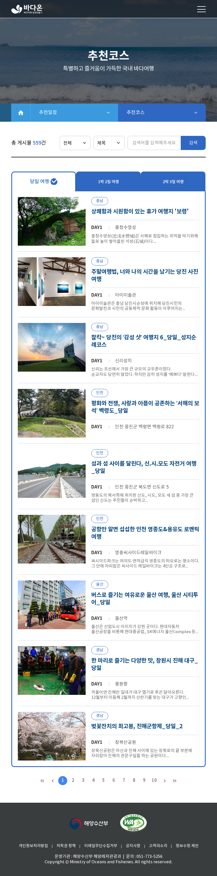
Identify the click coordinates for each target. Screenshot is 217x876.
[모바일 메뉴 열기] (201, 9)
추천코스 (150, 112)
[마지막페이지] (174, 780)
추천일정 (68, 112)
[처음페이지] (42, 780)
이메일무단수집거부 (100, 846)
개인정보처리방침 (33, 846)
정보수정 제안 (187, 846)
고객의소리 (158, 846)
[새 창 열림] (89, 823)
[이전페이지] (52, 780)
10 (154, 780)
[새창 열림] (133, 823)
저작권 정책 (66, 846)
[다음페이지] (164, 780)
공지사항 (133, 846)
